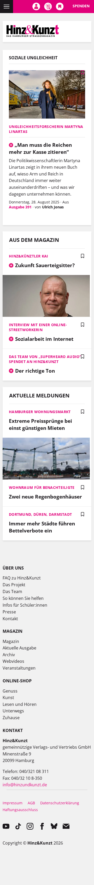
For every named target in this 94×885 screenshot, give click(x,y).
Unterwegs (13, 711)
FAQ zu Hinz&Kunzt (22, 578)
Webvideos (13, 661)
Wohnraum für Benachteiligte (42, 487)
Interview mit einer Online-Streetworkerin (38, 327)
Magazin (11, 641)
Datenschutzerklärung (59, 802)
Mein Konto (36, 6)
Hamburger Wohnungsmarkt (39, 411)
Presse (9, 612)
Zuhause (11, 717)
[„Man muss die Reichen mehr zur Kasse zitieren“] (47, 95)
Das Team (12, 591)
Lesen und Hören (20, 704)
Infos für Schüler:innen (25, 605)
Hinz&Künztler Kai (28, 256)
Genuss (10, 691)
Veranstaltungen (19, 668)
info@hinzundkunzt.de (25, 785)
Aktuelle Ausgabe (19, 648)
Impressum (12, 802)
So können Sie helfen (23, 598)
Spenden (81, 5)
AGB (31, 802)
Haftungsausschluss (20, 809)
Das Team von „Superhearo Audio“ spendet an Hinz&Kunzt (45, 359)
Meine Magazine (48, 6)
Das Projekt (14, 585)
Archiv (9, 655)
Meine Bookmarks (60, 6)
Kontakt (10, 619)
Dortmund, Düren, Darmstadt (40, 514)
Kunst (8, 697)
